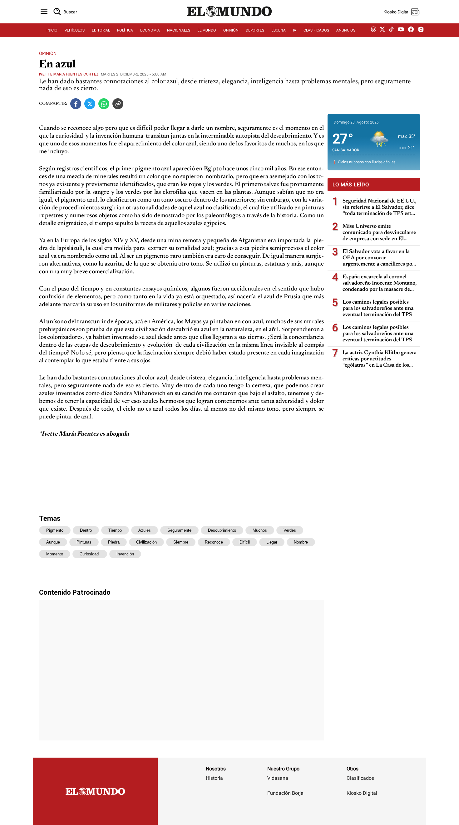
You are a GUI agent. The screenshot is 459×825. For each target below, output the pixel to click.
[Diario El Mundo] (229, 17)
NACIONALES (178, 30)
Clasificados (360, 778)
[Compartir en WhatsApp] (103, 103)
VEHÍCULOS (75, 30)
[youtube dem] (401, 30)
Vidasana (277, 778)
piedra (114, 542)
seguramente (179, 530)
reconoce (214, 542)
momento (54, 554)
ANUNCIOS (345, 30)
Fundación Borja (285, 793)
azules (144, 530)
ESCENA (278, 30)
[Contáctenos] (286, 811)
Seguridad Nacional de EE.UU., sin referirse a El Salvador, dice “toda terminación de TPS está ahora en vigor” (379, 207)
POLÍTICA (125, 30)
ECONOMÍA (150, 30)
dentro (86, 530)
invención (125, 554)
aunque (53, 542)
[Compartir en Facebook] (75, 103)
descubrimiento (222, 530)
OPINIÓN (231, 30)
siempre (180, 542)
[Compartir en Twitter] (89, 103)
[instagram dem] (423, 30)
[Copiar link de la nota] (117, 103)
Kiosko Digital (362, 793)
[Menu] (44, 11)
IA (294, 30)
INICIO (52, 30)
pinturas (83, 542)
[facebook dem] (411, 30)
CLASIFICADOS (316, 30)
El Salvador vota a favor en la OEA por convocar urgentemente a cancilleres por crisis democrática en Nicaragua (380, 258)
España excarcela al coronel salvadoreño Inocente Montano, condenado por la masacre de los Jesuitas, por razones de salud (380, 283)
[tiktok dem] (391, 30)
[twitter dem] (382, 30)
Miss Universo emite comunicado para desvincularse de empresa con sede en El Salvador (379, 233)
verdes (290, 530)
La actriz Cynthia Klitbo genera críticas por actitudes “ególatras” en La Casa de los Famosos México (380, 359)
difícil (244, 542)
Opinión (48, 53)
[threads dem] (373, 30)
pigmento (54, 530)
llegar (271, 542)
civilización (146, 542)
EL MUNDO (206, 30)
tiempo (115, 530)
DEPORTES (255, 30)
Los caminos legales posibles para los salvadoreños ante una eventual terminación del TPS (378, 309)
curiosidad (90, 554)
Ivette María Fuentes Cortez (69, 74)
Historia (214, 778)
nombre (301, 542)
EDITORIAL (101, 30)
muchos (260, 530)
